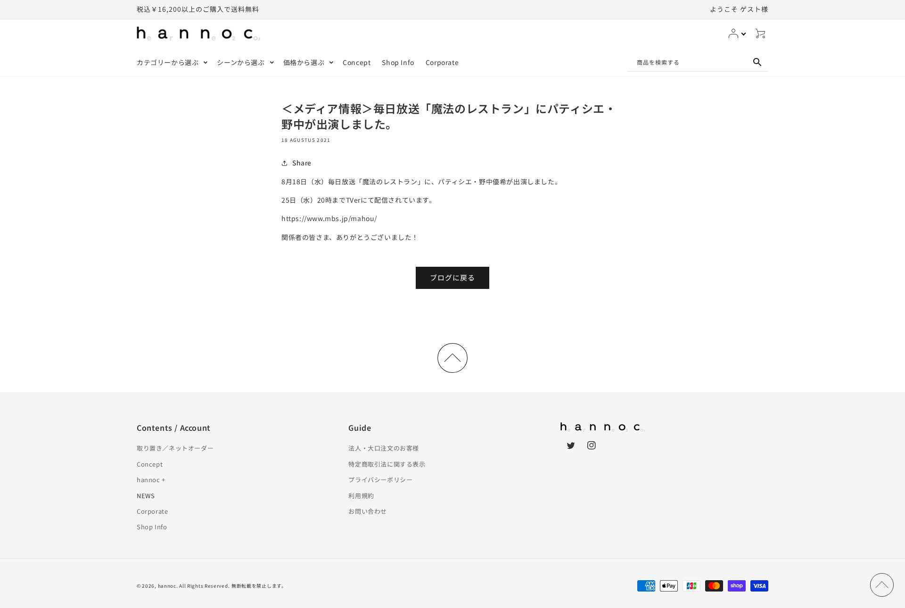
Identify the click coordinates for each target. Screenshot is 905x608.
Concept (150, 464)
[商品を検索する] (757, 62)
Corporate (152, 511)
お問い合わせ (367, 511)
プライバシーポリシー (380, 479)
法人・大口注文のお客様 (383, 448)
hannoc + (151, 479)
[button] (171, 62)
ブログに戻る (452, 277)
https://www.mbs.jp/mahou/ (329, 218)
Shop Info (152, 526)
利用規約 (361, 495)
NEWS (146, 495)
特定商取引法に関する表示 (386, 464)
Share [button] (302, 162)
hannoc (167, 585)
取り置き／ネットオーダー (175, 448)
